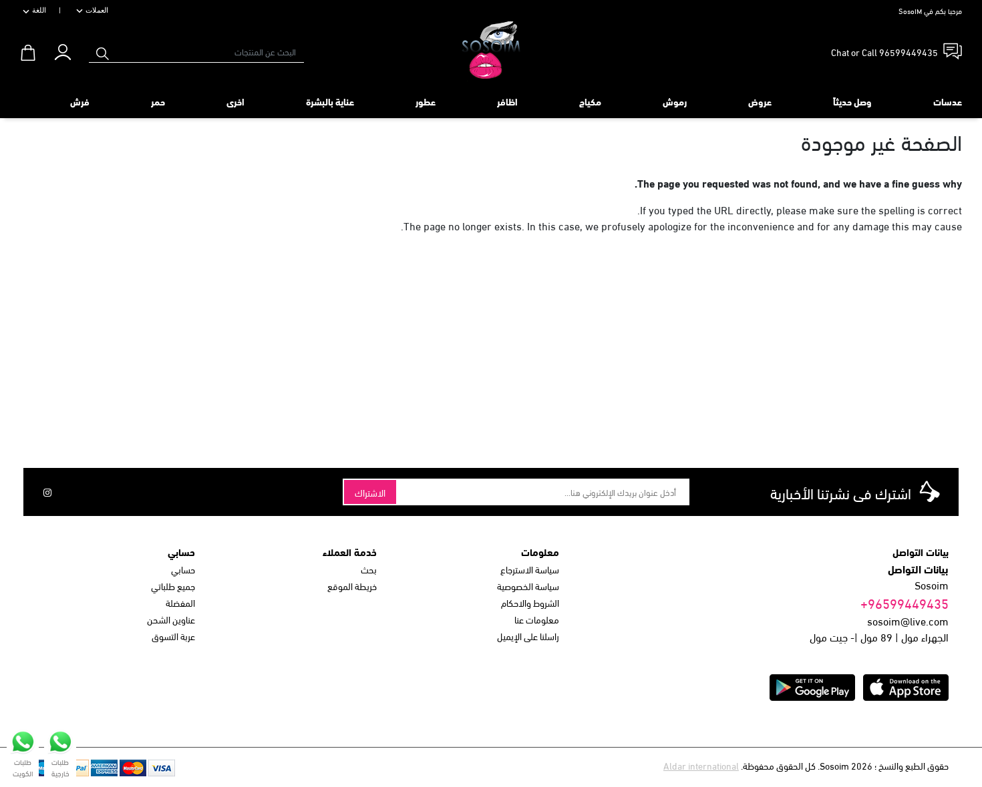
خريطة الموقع (352, 585)
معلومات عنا (536, 619)
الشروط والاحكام (530, 602)
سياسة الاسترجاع (529, 569)
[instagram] (47, 492)
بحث (369, 569)
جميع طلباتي (173, 585)
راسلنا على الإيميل (528, 635)
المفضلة (180, 602)
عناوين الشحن (171, 619)
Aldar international (701, 765)
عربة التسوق (173, 635)
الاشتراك (370, 492)
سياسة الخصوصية (528, 585)
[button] (62, 49)
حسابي (183, 569)
